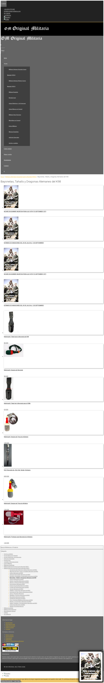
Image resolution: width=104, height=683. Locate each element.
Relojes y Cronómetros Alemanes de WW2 (20, 601)
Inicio (5, 58)
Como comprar (8, 148)
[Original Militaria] (22, 41)
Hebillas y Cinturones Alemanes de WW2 (20, 590)
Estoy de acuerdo (7, 681)
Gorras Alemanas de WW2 (16, 589)
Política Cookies (10, 627)
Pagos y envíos (8, 154)
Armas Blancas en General (15, 109)
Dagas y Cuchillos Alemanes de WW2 (19, 581)
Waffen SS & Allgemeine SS (17, 606)
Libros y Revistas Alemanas (17, 593)
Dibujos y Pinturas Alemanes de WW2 (19, 582)
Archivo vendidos (13, 143)
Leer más (17, 681)
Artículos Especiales (14, 137)
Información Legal (10, 624)
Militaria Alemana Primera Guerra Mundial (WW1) (16, 566)
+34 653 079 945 (9, 9)
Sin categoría (7, 614)
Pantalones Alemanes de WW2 (17, 598)
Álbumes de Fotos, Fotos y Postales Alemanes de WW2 (24, 571)
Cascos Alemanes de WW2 (17, 579)
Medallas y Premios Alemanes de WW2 (20, 595)
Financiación (9, 638)
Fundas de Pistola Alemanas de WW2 (19, 587)
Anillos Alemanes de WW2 (16, 573)
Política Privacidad (10, 626)
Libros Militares (13, 126)
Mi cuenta (7, 13)
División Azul (12, 97)
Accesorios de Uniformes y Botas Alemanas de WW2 (23, 570)
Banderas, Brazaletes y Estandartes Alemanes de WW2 (24, 576)
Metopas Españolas (14, 131)
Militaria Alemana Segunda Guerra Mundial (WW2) (20, 177)
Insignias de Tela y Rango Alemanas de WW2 (21, 592)
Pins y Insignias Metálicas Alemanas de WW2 (21, 600)
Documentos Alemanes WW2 (17, 584)
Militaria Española (13, 92)
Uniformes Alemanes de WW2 (17, 604)
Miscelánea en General (14, 120)
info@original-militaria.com (12, 11)
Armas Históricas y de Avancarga (17, 103)
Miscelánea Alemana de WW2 (17, 597)
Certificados (9, 639)
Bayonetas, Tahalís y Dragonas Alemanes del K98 (23, 577)
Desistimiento (7, 160)
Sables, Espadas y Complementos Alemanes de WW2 (23, 603)
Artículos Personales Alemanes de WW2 (20, 574)
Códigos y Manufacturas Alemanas (15, 641)
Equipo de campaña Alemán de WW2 (19, 585)
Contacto (6, 165)
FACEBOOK (7, 15)
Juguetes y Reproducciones (11, 562)
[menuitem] (7, 17)
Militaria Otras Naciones (15, 114)
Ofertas (6, 612)
